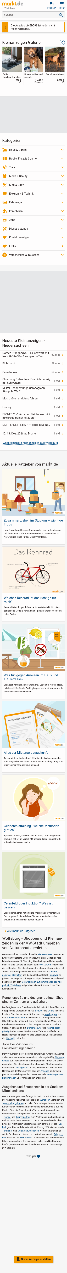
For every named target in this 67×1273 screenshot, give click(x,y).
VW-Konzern (45, 964)
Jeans (51, 1010)
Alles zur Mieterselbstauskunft (26, 753)
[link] (12, 66)
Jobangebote (21, 1067)
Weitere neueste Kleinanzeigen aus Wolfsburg (30, 442)
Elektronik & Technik (21, 193)
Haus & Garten (18, 149)
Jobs (12, 220)
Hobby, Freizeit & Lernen (23, 158)
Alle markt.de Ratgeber (21, 931)
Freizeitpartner (23, 1117)
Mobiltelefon (50, 1014)
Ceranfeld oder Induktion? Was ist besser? (28, 905)
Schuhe (38, 1010)
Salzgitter (16, 975)
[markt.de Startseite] (12, 3)
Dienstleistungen (19, 228)
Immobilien (16, 211)
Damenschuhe (34, 1028)
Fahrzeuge (15, 202)
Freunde (6, 1117)
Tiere (12, 167)
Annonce (45, 1071)
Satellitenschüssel (16, 1017)
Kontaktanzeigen (19, 237)
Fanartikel (7, 1130)
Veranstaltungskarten (13, 1103)
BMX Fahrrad (26, 1137)
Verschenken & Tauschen (24, 255)
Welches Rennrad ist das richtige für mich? (30, 600)
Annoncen (45, 1100)
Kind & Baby (16, 184)
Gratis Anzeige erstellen (36, 1259)
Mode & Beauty (18, 176)
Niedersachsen (45, 954)
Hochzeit (10, 1038)
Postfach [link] (51, 8)
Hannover (53, 975)
